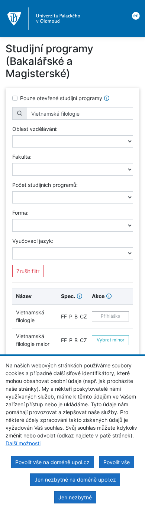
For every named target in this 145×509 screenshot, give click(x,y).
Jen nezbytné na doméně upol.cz (75, 479)
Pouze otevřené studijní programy (61, 98)
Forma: (20, 212)
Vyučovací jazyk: (33, 241)
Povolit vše (116, 462)
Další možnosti (23, 443)
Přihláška (110, 316)
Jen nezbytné (75, 497)
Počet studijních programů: (45, 185)
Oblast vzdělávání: (35, 129)
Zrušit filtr (27, 271)
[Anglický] (134, 15)
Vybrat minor (111, 340)
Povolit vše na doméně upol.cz (52, 462)
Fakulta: (22, 156)
